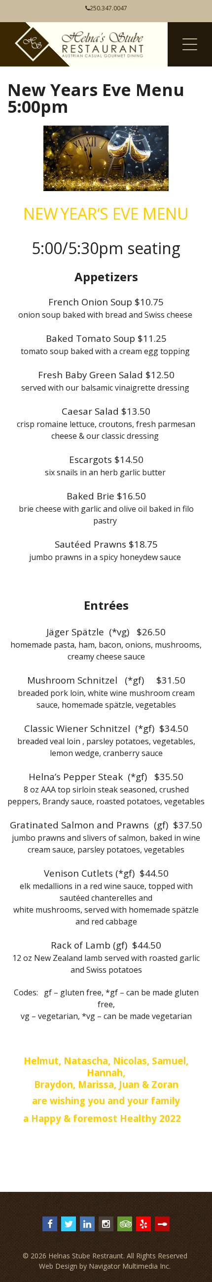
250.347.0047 (108, 8)
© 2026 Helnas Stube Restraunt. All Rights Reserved (105, 1255)
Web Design (58, 1266)
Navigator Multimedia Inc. (130, 1266)
